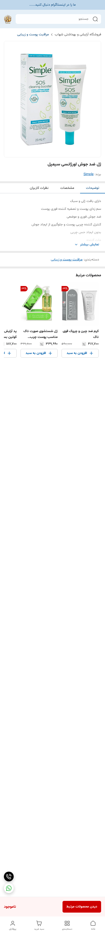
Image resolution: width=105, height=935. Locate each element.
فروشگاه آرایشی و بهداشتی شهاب (78, 34)
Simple (89, 174)
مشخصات (67, 188)
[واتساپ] (9, 888)
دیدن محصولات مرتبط (81, 906)
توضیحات (92, 188)
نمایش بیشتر (89, 244)
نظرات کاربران (39, 188)
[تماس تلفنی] (9, 876)
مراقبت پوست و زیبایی (33, 34)
